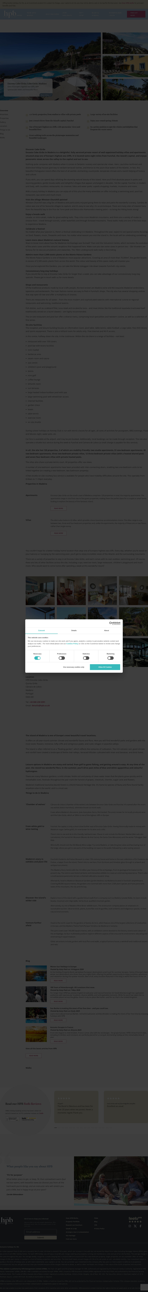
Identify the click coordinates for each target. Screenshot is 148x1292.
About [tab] (106, 630)
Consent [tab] (41, 630)
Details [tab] (74, 630)
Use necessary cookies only (73, 667)
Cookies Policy (72, 644)
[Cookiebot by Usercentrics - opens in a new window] (110, 623)
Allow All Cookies (105, 667)
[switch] (62, 658)
